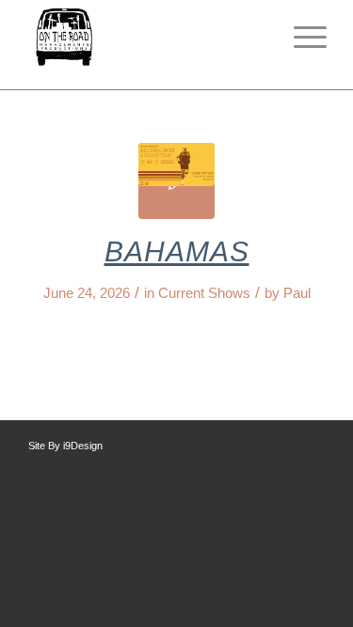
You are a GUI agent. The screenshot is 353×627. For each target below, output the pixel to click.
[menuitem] (301, 37)
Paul (297, 293)
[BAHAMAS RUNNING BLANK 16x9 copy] (176, 181)
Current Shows (204, 293)
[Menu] (301, 37)
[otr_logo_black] (146, 37)
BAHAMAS (176, 251)
